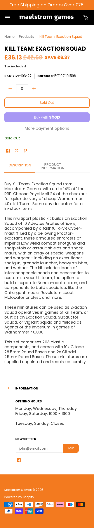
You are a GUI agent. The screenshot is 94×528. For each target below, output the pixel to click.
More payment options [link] (47, 128)
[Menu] (7, 17)
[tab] (19, 167)
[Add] (34, 89)
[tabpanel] (47, 271)
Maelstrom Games (18, 490)
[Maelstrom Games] (46, 17)
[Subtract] (10, 89)
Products (26, 36)
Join (70, 448)
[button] (86, 17)
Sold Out (47, 102)
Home (9, 36)
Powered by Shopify (19, 497)
